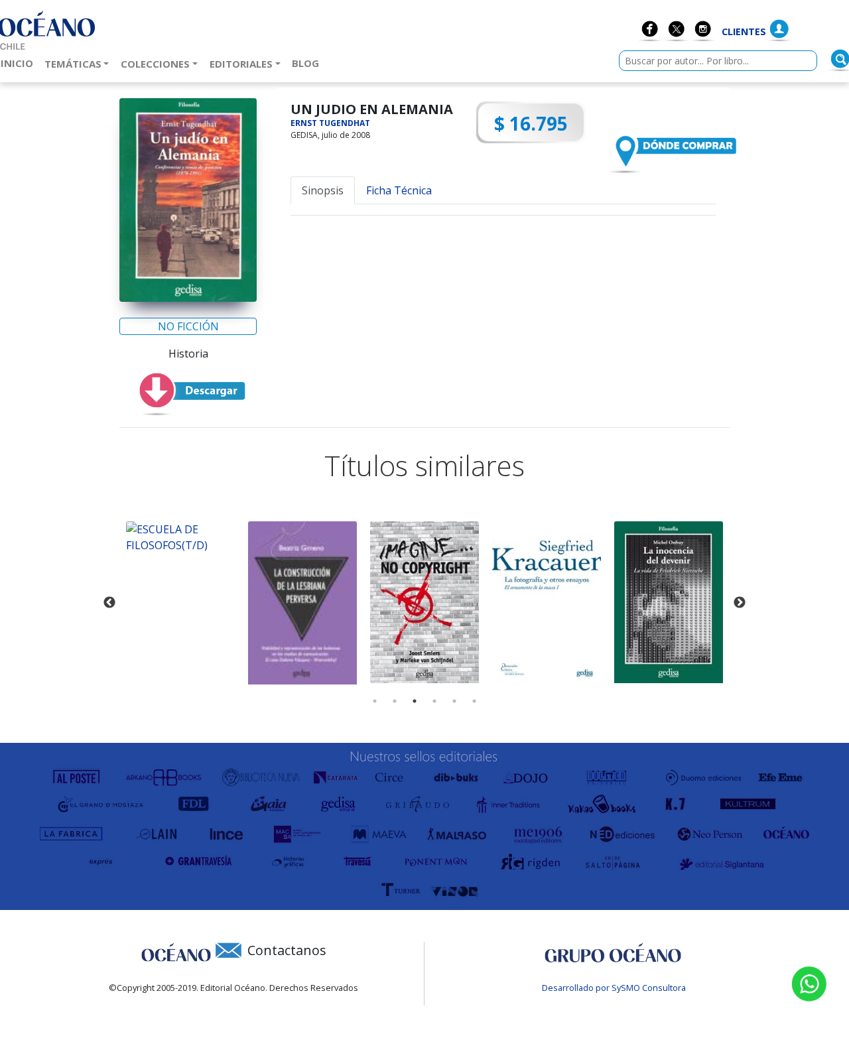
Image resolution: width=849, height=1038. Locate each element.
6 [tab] (474, 701)
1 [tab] (374, 701)
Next (739, 603)
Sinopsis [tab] (323, 190)
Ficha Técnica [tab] (399, 190)
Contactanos (286, 950)
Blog (308, 63)
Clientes (744, 31)
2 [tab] (394, 701)
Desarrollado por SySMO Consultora (614, 988)
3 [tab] (414, 701)
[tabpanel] (180, 537)
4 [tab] (434, 701)
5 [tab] (454, 701)
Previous (109, 603)
